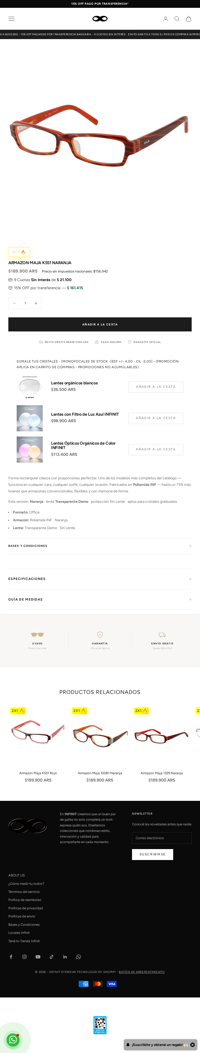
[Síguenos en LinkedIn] (65, 956)
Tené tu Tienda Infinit (24, 941)
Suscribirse (153, 854)
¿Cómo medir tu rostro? (26, 884)
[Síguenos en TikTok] (51, 956)
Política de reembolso (24, 900)
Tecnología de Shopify (96, 972)
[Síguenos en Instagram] (24, 956)
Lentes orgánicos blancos (74, 383)
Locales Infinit (19, 933)
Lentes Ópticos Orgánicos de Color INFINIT (83, 445)
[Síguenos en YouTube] (38, 956)
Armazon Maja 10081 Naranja (100, 773)
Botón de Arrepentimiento (142, 972)
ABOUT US (16, 875)
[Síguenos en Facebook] (11, 956)
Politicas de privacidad (25, 908)
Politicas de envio (21, 916)
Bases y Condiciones (24, 925)
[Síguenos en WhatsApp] (78, 956)
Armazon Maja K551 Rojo (38, 773)
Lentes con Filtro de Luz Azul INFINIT (85, 414)
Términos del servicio (24, 892)
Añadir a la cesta (100, 324)
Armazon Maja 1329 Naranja (162, 773)
